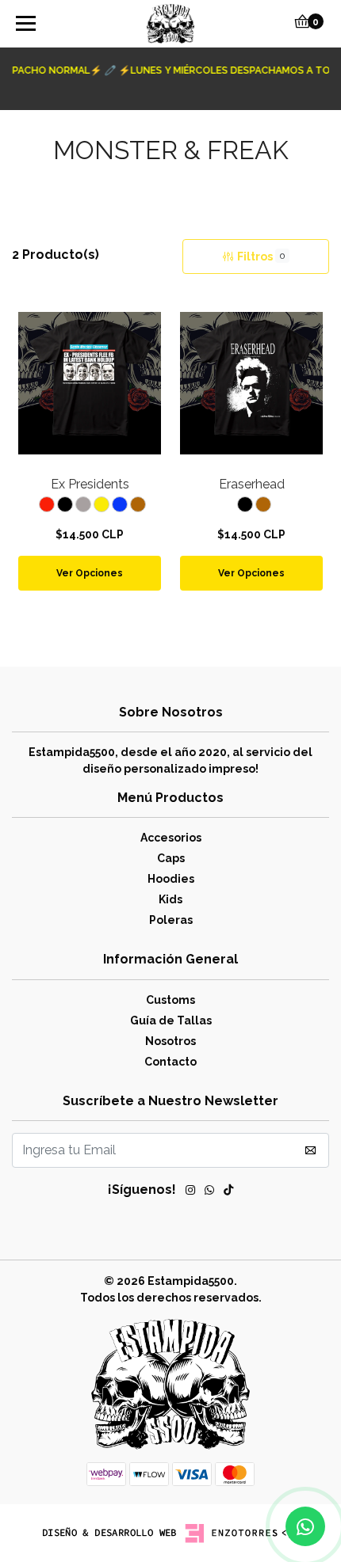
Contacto (170, 1061)
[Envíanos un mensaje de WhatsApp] (305, 1526)
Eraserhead (252, 484)
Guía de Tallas (171, 1020)
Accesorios (170, 837)
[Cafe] (138, 504)
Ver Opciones (89, 573)
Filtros (261, 256)
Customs (170, 1000)
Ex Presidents (90, 484)
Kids (170, 899)
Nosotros (170, 1041)
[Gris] (83, 504)
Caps (171, 858)
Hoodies (171, 878)
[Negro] (65, 504)
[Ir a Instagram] (190, 1192)
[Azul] (120, 504)
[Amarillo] (101, 504)
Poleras (171, 920)
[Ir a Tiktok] (228, 1192)
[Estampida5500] (171, 24)
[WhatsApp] (209, 1192)
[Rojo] (47, 504)
